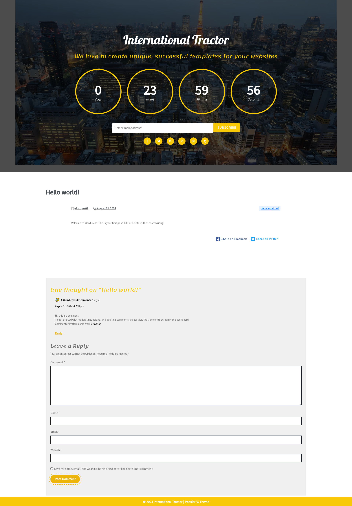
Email (55, 431)
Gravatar (95, 324)
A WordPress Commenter (77, 300)
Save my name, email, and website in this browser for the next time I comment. (103, 468)
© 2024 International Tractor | (164, 502)
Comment (57, 362)
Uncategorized (270, 208)
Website (55, 450)
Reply (58, 333)
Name (55, 413)
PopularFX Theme (197, 502)
